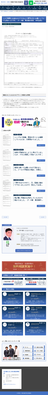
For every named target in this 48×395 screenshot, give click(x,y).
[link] (7, 242)
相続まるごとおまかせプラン (14, 24)
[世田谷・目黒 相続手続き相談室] (12, 1)
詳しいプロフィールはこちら (24, 250)
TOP (2, 11)
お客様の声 (6, 11)
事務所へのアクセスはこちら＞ (10, 384)
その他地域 (11, 11)
